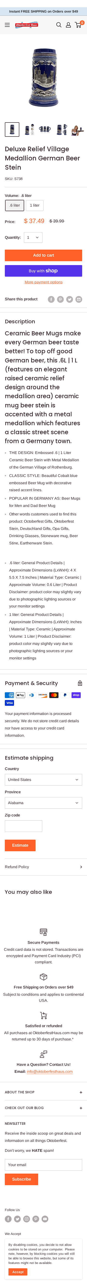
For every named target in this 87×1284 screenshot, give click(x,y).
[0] (78, 25)
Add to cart (43, 255)
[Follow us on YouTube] (45, 1219)
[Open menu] (7, 25)
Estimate (20, 845)
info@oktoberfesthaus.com (49, 1071)
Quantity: (13, 237)
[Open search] (59, 25)
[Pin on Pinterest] (60, 299)
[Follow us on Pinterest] (35, 1219)
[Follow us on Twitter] (17, 1219)
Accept (17, 1272)
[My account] (68, 25)
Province (13, 792)
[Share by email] (78, 299)
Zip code (12, 815)
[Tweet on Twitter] (69, 299)
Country (12, 769)
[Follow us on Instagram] (26, 1219)
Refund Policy (17, 867)
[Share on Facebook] (51, 299)
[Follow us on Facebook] (8, 1219)
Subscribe (21, 1179)
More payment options (44, 282)
